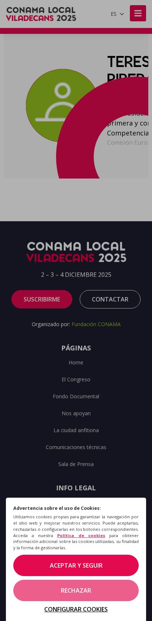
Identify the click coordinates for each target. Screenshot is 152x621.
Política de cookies (81, 535)
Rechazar (76, 590)
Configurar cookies (76, 609)
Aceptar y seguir (76, 565)
